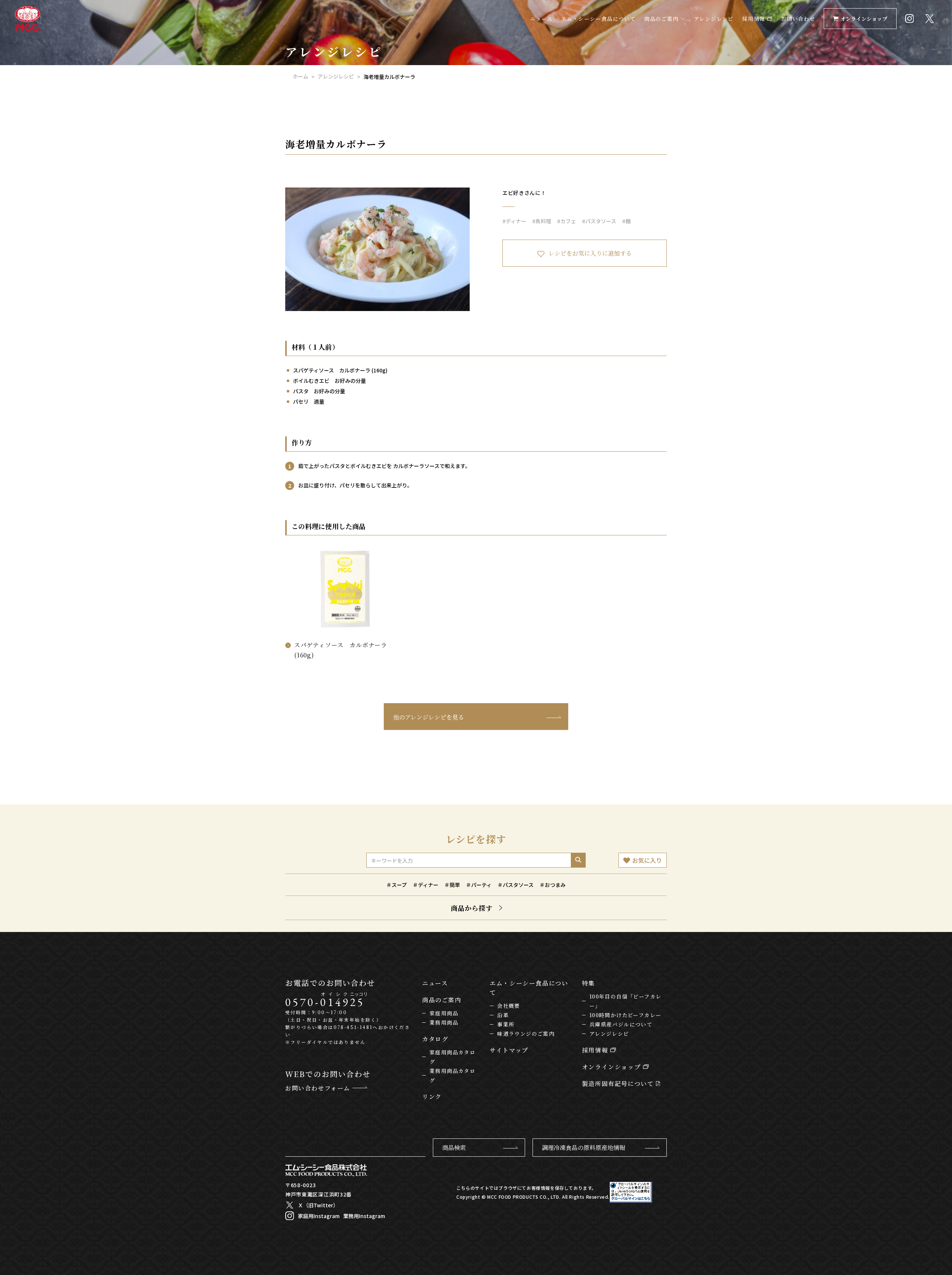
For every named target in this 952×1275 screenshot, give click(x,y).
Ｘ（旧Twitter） (318, 1205)
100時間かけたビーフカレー (625, 1015)
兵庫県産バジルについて (620, 1024)
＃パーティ (479, 884)
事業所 (505, 1024)
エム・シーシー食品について (598, 18)
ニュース (541, 18)
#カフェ (566, 221)
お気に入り (647, 860)
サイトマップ (509, 1050)
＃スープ (396, 884)
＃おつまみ (553, 884)
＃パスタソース (516, 884)
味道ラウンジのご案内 (525, 1033)
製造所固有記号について (619, 1083)
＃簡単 (452, 884)
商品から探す (472, 908)
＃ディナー (425, 884)
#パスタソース (599, 221)
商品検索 (454, 1147)
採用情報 (754, 18)
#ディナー (514, 221)
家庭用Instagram (319, 1216)
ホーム (300, 76)
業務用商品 (444, 1022)
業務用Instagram (364, 1216)
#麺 (626, 221)
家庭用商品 (444, 1013)
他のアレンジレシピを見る (428, 717)
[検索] (578, 860)
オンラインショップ (863, 18)
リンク (432, 1096)
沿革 (503, 1015)
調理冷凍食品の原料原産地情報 (583, 1147)
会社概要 (508, 1005)
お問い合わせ (798, 18)
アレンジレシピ (714, 18)
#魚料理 (541, 221)
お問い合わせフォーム (319, 1088)
